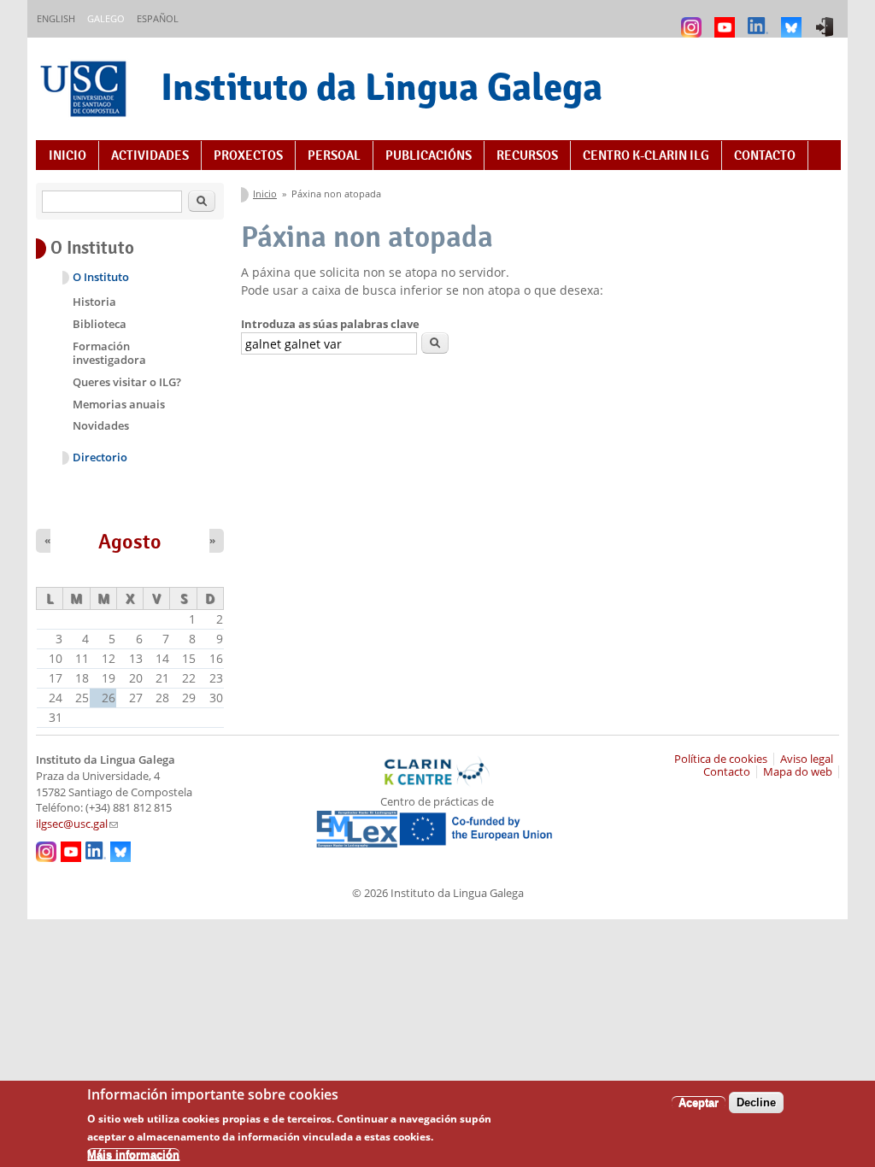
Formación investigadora (109, 352)
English (56, 18)
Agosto (129, 542)
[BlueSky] (793, 19)
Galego (106, 18)
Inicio (67, 155)
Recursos (527, 155)
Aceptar (698, 1102)
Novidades (101, 425)
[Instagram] (693, 19)
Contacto (765, 155)
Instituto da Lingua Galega (381, 86)
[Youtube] (726, 19)
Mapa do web (797, 771)
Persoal (334, 155)
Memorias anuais (119, 404)
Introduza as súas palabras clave (330, 323)
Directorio (100, 457)
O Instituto (101, 277)
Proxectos (248, 155)
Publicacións (428, 155)
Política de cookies (720, 759)
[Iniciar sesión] (826, 19)
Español (158, 18)
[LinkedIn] (760, 19)
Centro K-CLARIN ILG (646, 155)
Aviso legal (806, 759)
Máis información (133, 1154)
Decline (756, 1102)
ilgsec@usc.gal (77, 824)
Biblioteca (99, 323)
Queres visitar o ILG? (127, 382)
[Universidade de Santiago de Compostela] (85, 91)
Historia (94, 301)
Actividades (150, 155)
